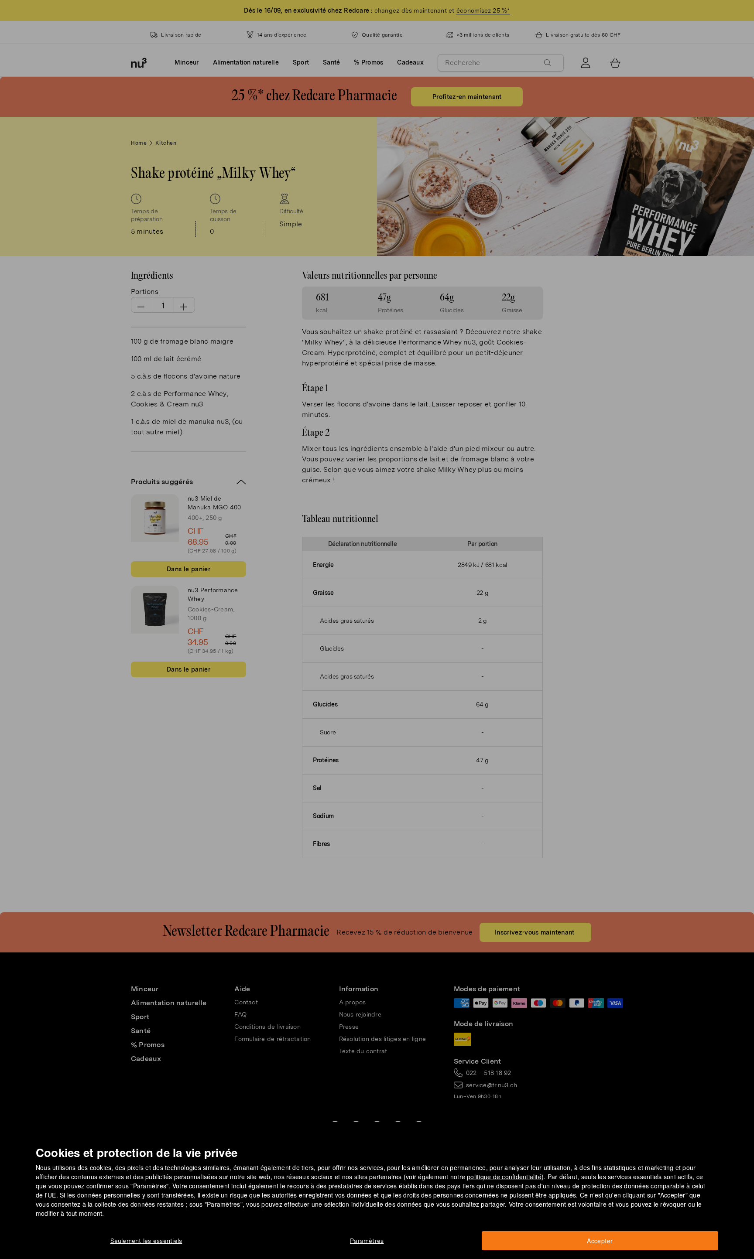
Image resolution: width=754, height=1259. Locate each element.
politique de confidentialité (504, 1176)
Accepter (600, 1240)
